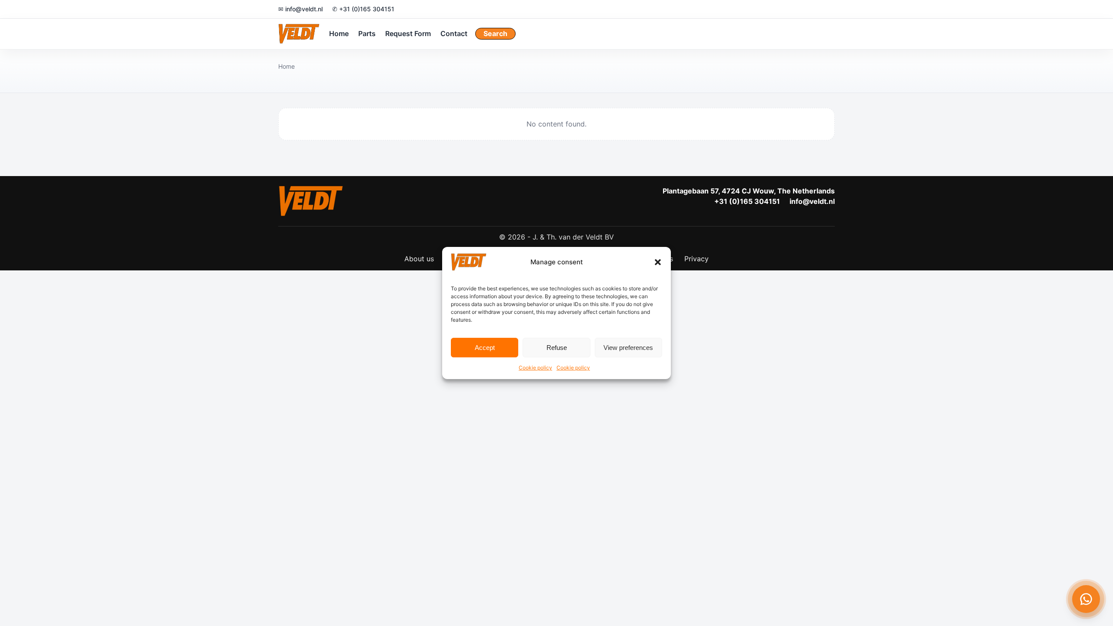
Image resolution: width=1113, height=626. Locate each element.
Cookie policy (535, 367)
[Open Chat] (1086, 599)
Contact (453, 33)
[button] (657, 262)
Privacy (696, 258)
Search (495, 33)
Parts (367, 33)
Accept (485, 347)
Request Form (408, 33)
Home (339, 33)
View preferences (628, 347)
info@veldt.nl (812, 201)
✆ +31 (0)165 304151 (363, 9)
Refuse (557, 347)
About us (419, 258)
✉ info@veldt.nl (300, 9)
